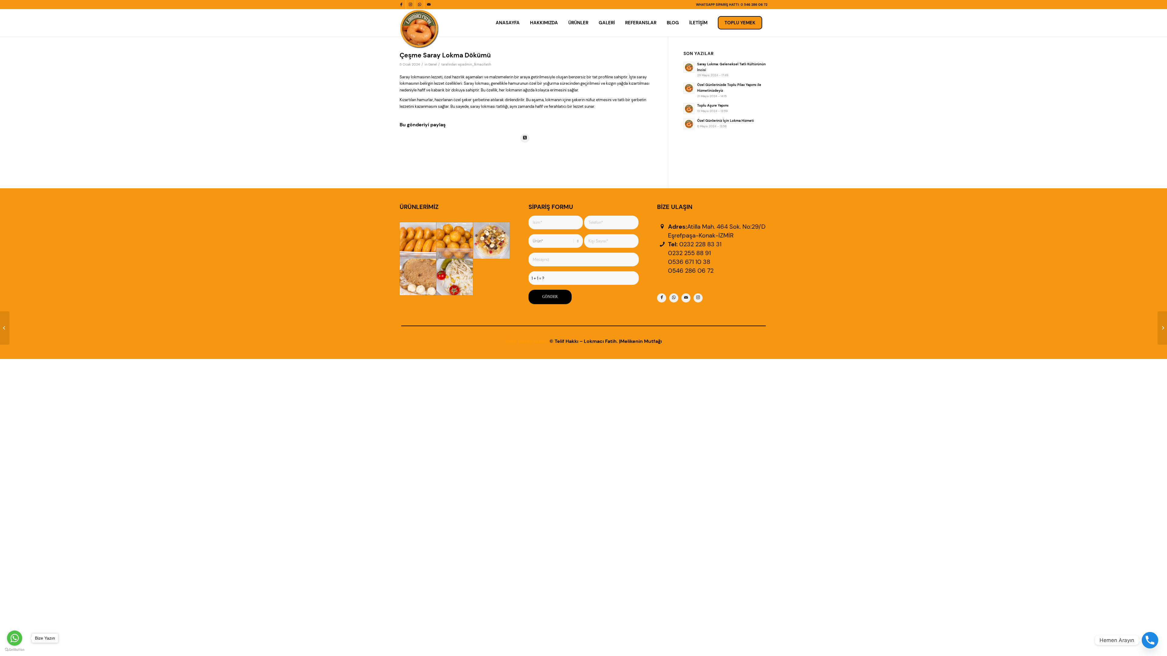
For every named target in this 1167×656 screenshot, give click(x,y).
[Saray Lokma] (454, 240)
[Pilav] (454, 277)
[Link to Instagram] (410, 4)
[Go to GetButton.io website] (14, 650)
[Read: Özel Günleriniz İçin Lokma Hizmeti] (688, 123)
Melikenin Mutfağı (641, 341)
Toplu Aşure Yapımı (712, 105)
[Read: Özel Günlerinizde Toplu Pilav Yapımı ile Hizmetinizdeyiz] (688, 88)
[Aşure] (491, 240)
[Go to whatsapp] (14, 638)
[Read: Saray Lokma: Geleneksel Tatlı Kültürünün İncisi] (688, 67)
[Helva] (418, 277)
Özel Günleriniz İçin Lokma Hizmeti (725, 120)
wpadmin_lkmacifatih (474, 65)
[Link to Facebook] (401, 4)
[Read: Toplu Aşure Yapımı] (688, 108)
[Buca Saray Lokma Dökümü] (4, 328)
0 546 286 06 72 (754, 4)
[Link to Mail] (428, 4)
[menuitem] (508, 22)
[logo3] (419, 29)
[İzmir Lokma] (418, 240)
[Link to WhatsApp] (419, 4)
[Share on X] (524, 138)
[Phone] (1150, 640)
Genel (432, 65)
